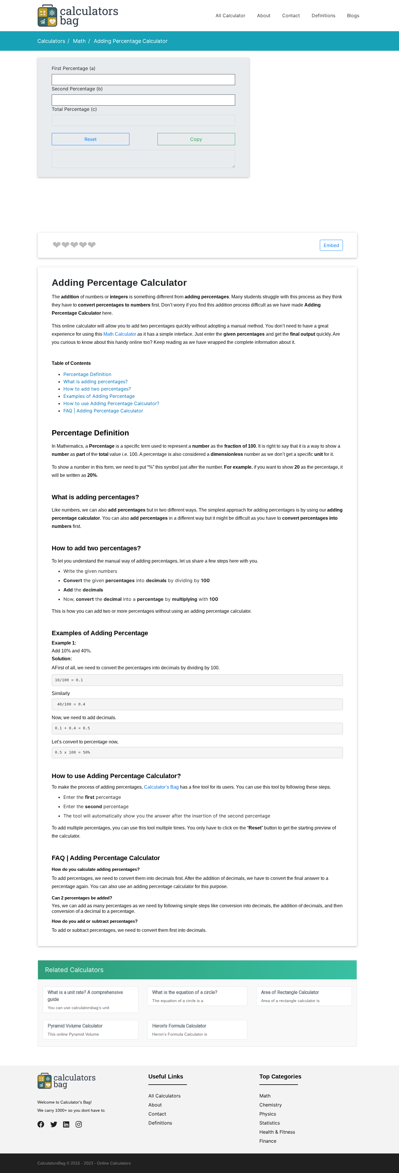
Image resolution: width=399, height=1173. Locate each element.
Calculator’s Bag (161, 787)
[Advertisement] (307, 98)
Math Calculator (119, 334)
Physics (267, 1114)
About (263, 15)
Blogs (353, 15)
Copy (196, 139)
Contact (291, 15)
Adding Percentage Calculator (131, 41)
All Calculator (230, 15)
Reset (90, 139)
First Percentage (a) (74, 68)
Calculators (51, 41)
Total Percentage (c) (74, 109)
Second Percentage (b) (77, 89)
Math (79, 41)
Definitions (323, 15)
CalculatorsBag (51, 1163)
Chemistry (270, 1105)
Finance (267, 1141)
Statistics (269, 1123)
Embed (331, 245)
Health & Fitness (277, 1132)
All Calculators (164, 1096)
